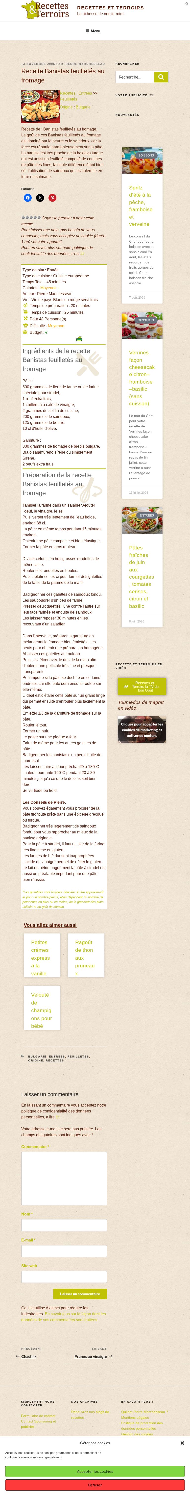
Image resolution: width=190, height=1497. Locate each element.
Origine (66, 107)
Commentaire (35, 1147)
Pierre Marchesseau (85, 63)
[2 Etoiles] (27, 217)
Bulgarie (83, 107)
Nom (27, 1214)
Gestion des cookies (137, 1434)
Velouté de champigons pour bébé (41, 1010)
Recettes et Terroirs (110, 7)
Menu (95, 31)
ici (82, 254)
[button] (182, 1443)
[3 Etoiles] (31, 217)
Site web (29, 1266)
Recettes (67, 93)
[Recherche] (161, 77)
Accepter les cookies (95, 1471)
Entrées (85, 93)
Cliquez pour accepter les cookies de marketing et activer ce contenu (142, 729)
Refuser (95, 1485)
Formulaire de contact (38, 1416)
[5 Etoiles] (39, 217)
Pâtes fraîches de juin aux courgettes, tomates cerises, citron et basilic (141, 577)
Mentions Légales (135, 1418)
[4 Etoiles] (35, 217)
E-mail (28, 1240)
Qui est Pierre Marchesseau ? (144, 1412)
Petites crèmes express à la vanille (40, 957)
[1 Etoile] (23, 217)
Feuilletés (68, 99)
